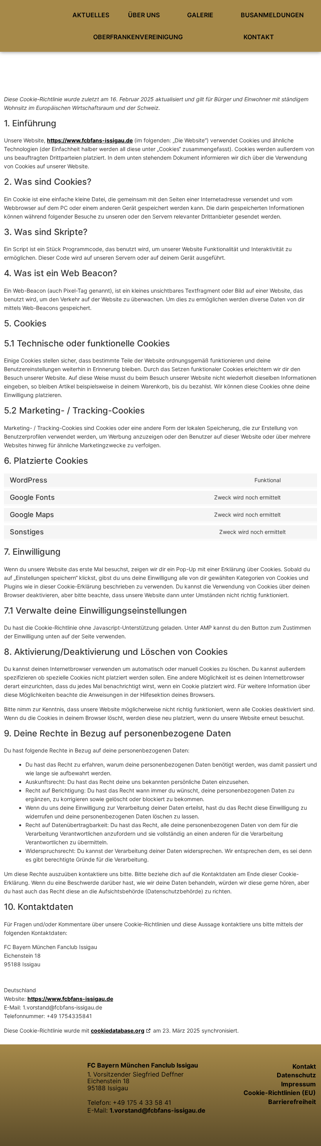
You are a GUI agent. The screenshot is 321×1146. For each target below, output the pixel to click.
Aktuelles (90, 15)
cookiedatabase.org (117, 1030)
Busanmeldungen (272, 15)
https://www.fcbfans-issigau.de (90, 140)
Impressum (298, 1084)
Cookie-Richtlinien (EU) (279, 1093)
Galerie (200, 15)
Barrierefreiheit (292, 1102)
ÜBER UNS (144, 15)
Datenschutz (296, 1075)
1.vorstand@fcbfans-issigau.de (158, 1110)
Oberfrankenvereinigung (138, 37)
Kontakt (258, 37)
